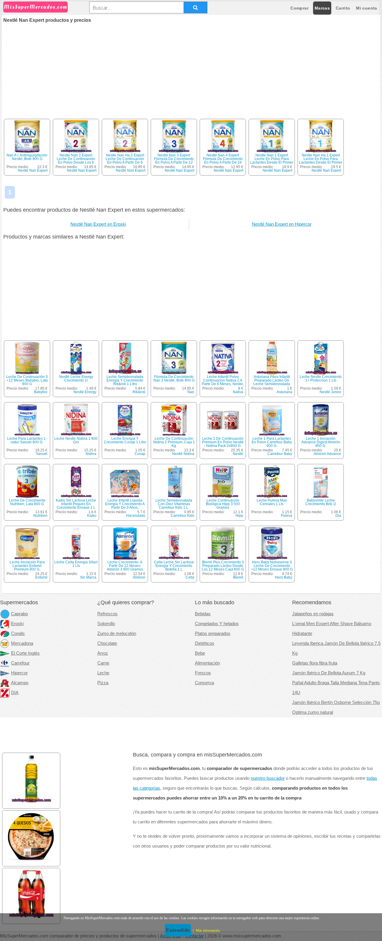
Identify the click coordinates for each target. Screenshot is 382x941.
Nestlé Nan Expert (32, 170)
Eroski (17, 623)
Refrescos (107, 613)
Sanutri (41, 454)
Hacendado (135, 515)
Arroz (102, 653)
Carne (103, 663)
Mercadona (22, 643)
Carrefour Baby (279, 454)
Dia (338, 515)
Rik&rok (139, 392)
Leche (103, 673)
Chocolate (107, 643)
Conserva (204, 682)
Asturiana (284, 392)
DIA (15, 692)
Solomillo (106, 623)
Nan (190, 392)
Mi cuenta (366, 8)
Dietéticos (204, 643)
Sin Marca (88, 577)
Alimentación (207, 663)
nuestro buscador (268, 778)
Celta (190, 577)
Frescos (203, 673)
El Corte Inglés (25, 653)
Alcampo (19, 682)
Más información (208, 930)
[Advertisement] (191, 67)
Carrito (343, 8)
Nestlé (238, 454)
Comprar (299, 8)
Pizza (102, 682)
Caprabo (19, 613)
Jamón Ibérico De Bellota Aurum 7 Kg (328, 673)
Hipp (239, 515)
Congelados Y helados (217, 623)
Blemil (238, 577)
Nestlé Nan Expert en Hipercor (282, 224)
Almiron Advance (327, 454)
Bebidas (203, 613)
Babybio (40, 392)
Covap (140, 454)
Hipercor (19, 673)
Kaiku (91, 515)
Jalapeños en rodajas (313, 613)
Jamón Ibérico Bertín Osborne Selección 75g (336, 702)
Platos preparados (212, 633)
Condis (18, 633)
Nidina (91, 454)
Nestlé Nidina (183, 454)
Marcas (322, 8)
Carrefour (20, 663)
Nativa (238, 392)
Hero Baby (283, 577)
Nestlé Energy (84, 392)
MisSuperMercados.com (35, 7)
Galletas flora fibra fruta (314, 663)
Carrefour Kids (182, 515)
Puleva (286, 515)
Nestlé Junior (330, 392)
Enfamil (41, 577)
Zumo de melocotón (116, 633)
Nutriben (40, 515)
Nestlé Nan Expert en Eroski (98, 224)
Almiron (139, 577)
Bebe (200, 653)
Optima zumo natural (312, 712)
